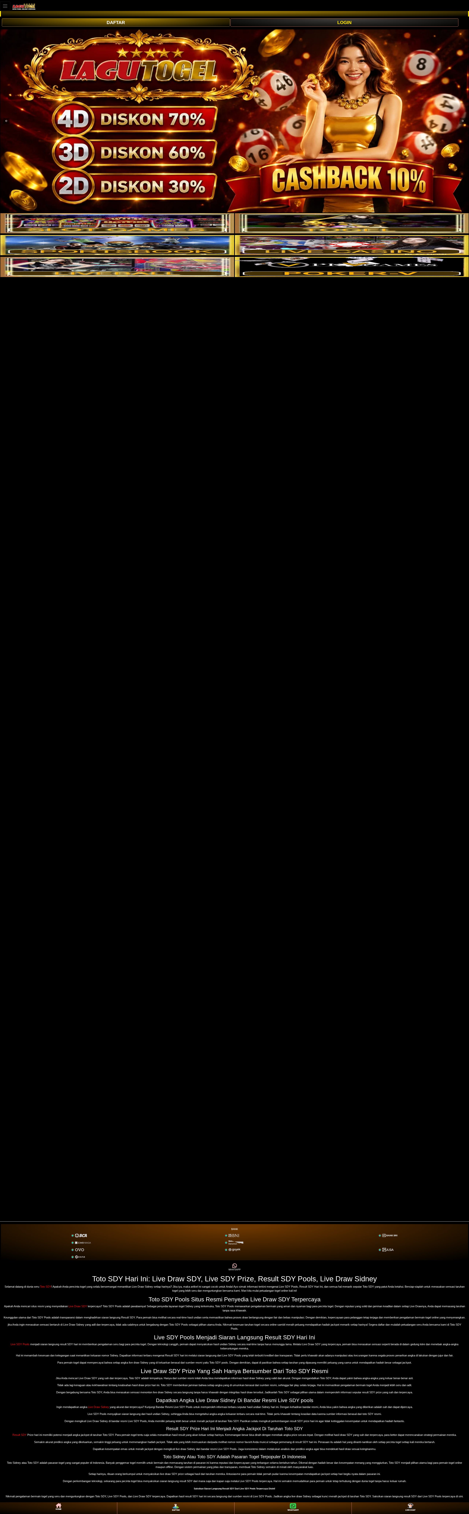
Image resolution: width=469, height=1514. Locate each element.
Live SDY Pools (20, 1344)
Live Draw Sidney (98, 1407)
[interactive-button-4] (352, 245)
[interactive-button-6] (352, 267)
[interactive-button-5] (117, 267)
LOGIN (344, 22)
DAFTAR (116, 22)
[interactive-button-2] (352, 223)
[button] (6, 121)
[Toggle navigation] (5, 5)
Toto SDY (45, 1286)
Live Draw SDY (78, 1306)
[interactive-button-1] (117, 223)
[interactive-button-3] (117, 245)
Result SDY (19, 1434)
